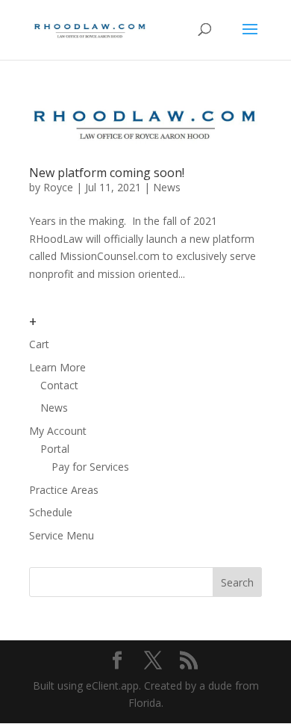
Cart (39, 344)
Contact (59, 385)
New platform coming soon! (106, 172)
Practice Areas (63, 490)
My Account (58, 431)
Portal (54, 449)
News (167, 187)
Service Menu (61, 535)
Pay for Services (90, 467)
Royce (58, 187)
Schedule (50, 512)
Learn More (57, 367)
